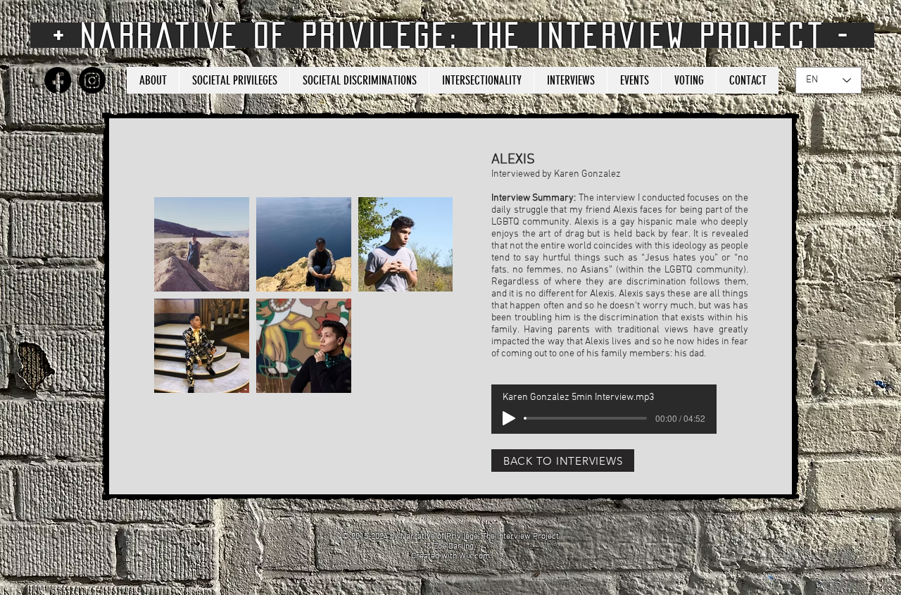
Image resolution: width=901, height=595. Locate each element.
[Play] (509, 418)
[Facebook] (57, 80)
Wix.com (474, 556)
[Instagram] (92, 80)
